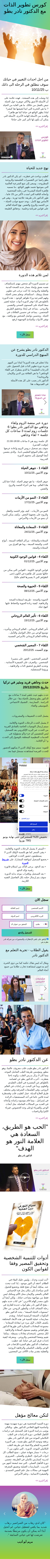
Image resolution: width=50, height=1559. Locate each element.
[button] (45, 402)
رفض (33, 829)
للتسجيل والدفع (25, 932)
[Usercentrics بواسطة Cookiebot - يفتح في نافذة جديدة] (26, 766)
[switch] (22, 800)
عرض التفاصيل (25, 818)
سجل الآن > (25, 334)
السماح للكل (33, 824)
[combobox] (45, 924)
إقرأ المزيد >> (42, 126)
